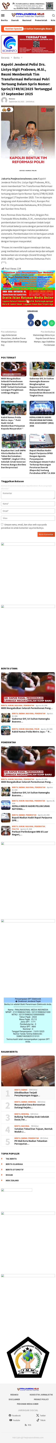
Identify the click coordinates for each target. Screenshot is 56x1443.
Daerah (22, 713)
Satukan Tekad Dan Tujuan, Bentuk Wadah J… (33, 1130)
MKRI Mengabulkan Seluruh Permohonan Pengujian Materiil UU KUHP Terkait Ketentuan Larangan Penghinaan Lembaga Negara (13, 385)
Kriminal (32, 1102)
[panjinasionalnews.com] (28, 15)
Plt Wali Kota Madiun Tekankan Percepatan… (30, 1142)
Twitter (43, 1415)
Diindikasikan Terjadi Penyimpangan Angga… (27, 1094)
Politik (15, 829)
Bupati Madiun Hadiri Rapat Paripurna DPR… (32, 819)
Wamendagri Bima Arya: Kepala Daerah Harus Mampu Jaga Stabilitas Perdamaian (44, 338)
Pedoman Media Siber (27, 1404)
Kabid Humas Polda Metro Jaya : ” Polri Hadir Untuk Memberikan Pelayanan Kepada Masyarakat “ (13, 423)
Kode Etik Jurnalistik (41, 1394)
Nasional (18, 705)
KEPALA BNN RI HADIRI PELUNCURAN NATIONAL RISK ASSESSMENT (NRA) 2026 (42, 421)
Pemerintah (28, 705)
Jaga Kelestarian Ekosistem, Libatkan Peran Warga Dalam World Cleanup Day (14, 338)
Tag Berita (11, 1158)
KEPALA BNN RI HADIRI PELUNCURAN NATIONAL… (31, 807)
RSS (29, 1425)
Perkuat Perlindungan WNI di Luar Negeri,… (30, 833)
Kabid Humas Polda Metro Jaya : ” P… (31, 731)
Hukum (11, 705)
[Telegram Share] (45, 323)
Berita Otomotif (14, 1169)
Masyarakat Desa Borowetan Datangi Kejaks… (29, 1106)
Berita (4, 705)
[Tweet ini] (38, 323)
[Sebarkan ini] (31, 323)
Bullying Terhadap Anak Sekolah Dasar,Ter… (31, 1118)
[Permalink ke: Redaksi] (4, 99)
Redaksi (14, 1394)
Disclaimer (14, 1399)
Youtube (16, 1420)
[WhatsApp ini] (52, 323)
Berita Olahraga (14, 1164)
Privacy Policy (41, 1399)
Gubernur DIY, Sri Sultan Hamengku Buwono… (31, 720)
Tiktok (42, 1420)
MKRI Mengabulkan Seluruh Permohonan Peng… (27, 708)
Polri (36, 729)
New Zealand (12, 1180)
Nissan (9, 1175)
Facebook (16, 1415)
